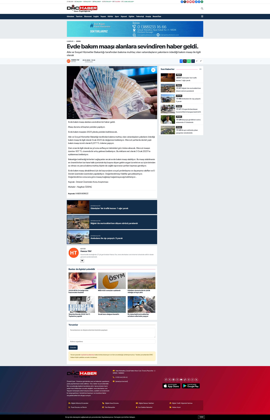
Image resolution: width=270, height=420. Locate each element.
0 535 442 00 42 (122, 377)
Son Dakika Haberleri (145, 407)
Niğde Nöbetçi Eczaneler (79, 403)
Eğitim (131, 16)
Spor (117, 16)
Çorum (179, 95)
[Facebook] (166, 379)
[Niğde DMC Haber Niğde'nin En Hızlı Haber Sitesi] (82, 8)
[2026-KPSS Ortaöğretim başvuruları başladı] (82, 281)
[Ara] (202, 8)
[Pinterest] (173, 379)
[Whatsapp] (192, 379)
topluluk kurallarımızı (88, 355)
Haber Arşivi (176, 407)
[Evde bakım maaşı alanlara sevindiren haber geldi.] (112, 92)
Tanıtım (79, 16)
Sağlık (96, 16)
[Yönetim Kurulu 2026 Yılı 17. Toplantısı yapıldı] (82, 304)
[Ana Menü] (202, 16)
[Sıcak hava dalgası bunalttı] (112, 304)
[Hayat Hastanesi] (135, 29)
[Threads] (188, 379)
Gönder (73, 347)
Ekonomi (88, 16)
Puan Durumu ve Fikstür (79, 407)
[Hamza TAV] (74, 253)
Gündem (70, 16)
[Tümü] (200, 69)
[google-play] (191, 386)
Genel (78, 41)
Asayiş (148, 16)
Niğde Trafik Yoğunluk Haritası (182, 403)
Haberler (70, 41)
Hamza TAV (85, 251)
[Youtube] (181, 379)
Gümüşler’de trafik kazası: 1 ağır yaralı (186, 79)
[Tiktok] (185, 379)
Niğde (179, 74)
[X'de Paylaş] (185, 61)
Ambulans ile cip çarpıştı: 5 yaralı (188, 100)
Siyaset (124, 16)
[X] (169, 379)
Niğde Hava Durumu (112, 403)
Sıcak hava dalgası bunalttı (108, 314)
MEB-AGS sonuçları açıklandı (109, 290)
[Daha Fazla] (193, 61)
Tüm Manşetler (110, 407)
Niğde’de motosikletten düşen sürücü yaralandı (188, 89)
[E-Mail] (82, 261)
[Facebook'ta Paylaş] (181, 61)
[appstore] (171, 386)
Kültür (110, 16)
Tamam (201, 417)
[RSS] (196, 379)
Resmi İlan (157, 16)
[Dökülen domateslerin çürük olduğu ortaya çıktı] (141, 281)
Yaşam (103, 16)
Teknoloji (140, 16)
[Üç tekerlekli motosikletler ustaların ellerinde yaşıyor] (141, 304)
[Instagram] (177, 379)
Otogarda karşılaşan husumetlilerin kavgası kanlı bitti (188, 110)
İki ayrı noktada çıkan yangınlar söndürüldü (187, 131)
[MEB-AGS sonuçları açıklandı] (112, 281)
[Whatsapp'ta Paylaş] (189, 61)
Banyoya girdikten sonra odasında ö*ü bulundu (188, 121)
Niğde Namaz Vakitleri (146, 403)
